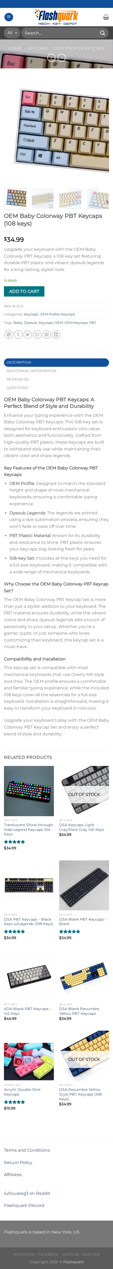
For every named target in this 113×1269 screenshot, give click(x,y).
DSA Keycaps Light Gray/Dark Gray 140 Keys (81, 827)
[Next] (100, 131)
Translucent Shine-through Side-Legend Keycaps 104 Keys (28, 829)
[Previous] (12, 131)
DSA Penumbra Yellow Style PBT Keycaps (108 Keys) (80, 1094)
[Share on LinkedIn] (56, 334)
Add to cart (24, 291)
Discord (91, 1254)
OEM (58, 323)
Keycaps (38, 48)
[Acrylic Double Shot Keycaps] (29, 1056)
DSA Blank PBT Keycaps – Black (83, 921)
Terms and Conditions (27, 1150)
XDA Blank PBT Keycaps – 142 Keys (28, 1011)
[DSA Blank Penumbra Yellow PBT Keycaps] (84, 975)
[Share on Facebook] (18, 334)
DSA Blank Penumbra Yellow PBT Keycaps (79, 1011)
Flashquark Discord (24, 1205)
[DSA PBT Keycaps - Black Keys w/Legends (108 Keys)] (29, 885)
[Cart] (106, 17)
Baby (17, 323)
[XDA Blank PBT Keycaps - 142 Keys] (29, 975)
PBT (92, 323)
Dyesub (30, 323)
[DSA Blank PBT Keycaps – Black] (84, 885)
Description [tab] (19, 362)
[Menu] (8, 17)
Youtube (70, 1254)
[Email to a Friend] (37, 334)
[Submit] (102, 33)
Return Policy (18, 1162)
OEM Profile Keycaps (79, 48)
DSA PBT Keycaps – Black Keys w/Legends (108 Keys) (28, 921)
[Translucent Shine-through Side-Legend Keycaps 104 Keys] (29, 791)
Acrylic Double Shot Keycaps (22, 1091)
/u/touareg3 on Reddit (27, 1193)
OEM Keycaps (76, 323)
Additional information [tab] (32, 371)
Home (15, 48)
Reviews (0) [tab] (18, 379)
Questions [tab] (17, 388)
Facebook (48, 1254)
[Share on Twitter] (27, 334)
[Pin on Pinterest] (46, 334)
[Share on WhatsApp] (8, 334)
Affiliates (13, 1174)
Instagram (24, 1254)
